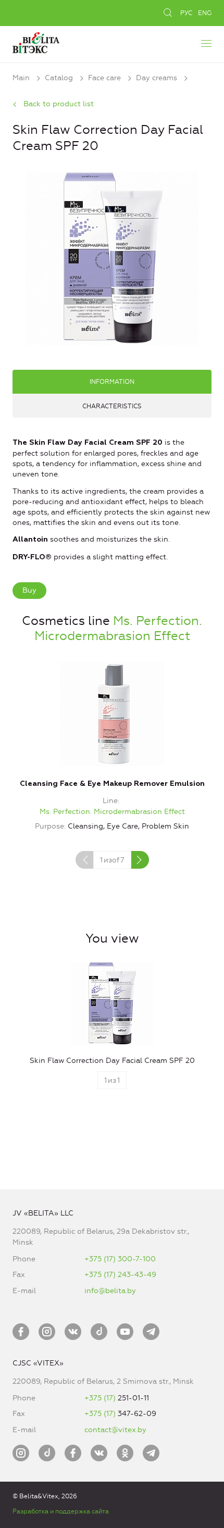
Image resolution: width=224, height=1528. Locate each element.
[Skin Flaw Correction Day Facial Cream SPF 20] (112, 257)
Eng (204, 13)
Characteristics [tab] (112, 406)
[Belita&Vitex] (36, 41)
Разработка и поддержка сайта (61, 1511)
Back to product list (58, 103)
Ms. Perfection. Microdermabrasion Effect (118, 628)
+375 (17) (101, 1398)
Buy (29, 590)
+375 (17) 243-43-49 (120, 1274)
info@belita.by (110, 1290)
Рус (186, 13)
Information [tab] (112, 381)
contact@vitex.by (115, 1429)
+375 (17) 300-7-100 (120, 1259)
